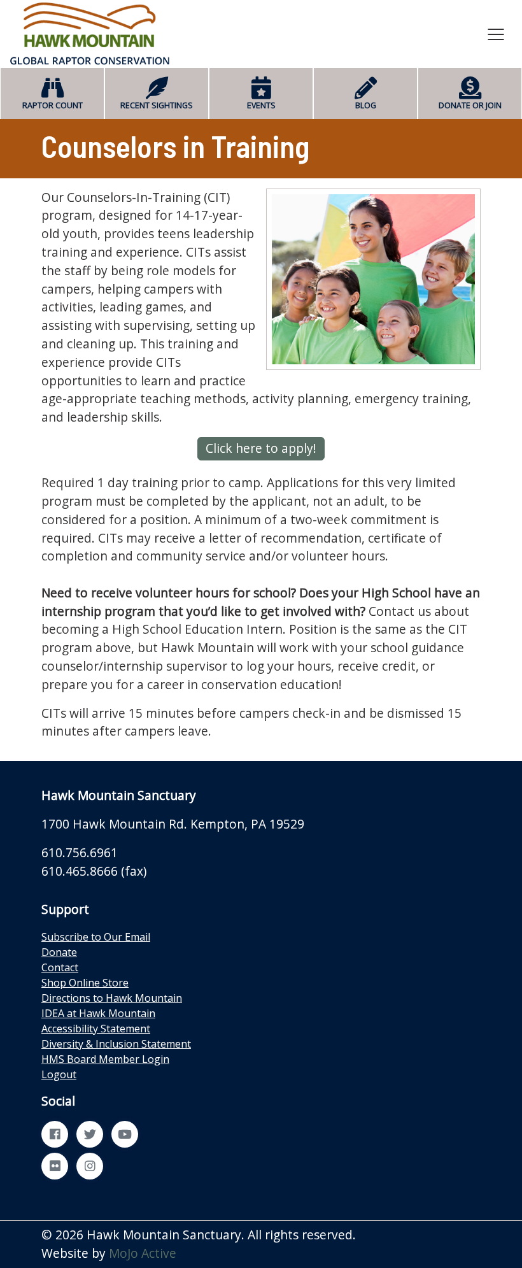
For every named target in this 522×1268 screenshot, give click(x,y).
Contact (59, 967)
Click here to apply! (261, 448)
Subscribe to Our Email (95, 937)
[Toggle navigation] (496, 34)
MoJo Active (142, 1253)
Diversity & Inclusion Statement (116, 1044)
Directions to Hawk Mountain (111, 998)
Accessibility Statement (95, 1029)
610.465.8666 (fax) (93, 871)
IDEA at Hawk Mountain (98, 1013)
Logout (58, 1074)
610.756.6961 (79, 852)
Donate (59, 952)
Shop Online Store (85, 983)
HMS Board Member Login (105, 1059)
